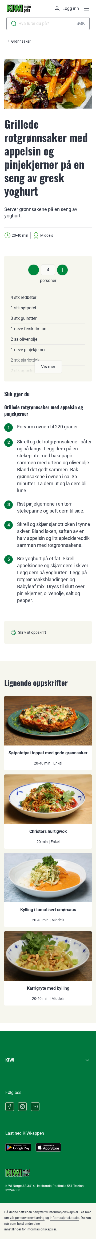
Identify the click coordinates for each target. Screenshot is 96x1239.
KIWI (9, 1060)
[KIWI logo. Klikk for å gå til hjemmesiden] (18, 8)
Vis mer (48, 366)
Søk (81, 23)
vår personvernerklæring (27, 1218)
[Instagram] (22, 1106)
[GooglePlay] (18, 1147)
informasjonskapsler (64, 1218)
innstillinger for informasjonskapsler (30, 1229)
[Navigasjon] (86, 8)
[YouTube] (35, 1106)
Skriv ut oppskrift (32, 632)
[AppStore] (48, 1147)
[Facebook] (9, 1106)
